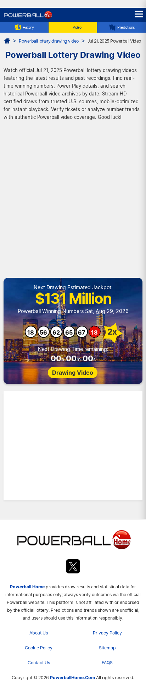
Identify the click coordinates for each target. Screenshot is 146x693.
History (28, 27)
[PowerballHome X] (73, 567)
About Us (38, 633)
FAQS (107, 662)
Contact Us (39, 662)
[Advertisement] (73, 201)
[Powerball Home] (27, 18)
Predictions (126, 27)
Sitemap (107, 647)
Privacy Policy (107, 633)
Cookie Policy (38, 647)
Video (77, 27)
